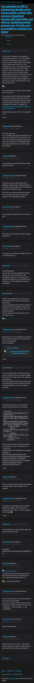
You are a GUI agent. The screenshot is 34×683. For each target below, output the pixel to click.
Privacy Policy (17, 674)
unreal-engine (8, 36)
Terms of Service (6, 674)
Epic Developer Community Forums (12, 2)
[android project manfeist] (10, 571)
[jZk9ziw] (5, 319)
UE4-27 (8, 44)
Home (3, 670)
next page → (6, 658)
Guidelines (18, 670)
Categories (10, 670)
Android (8, 40)
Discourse (12, 678)
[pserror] (5, 86)
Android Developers (12, 348)
